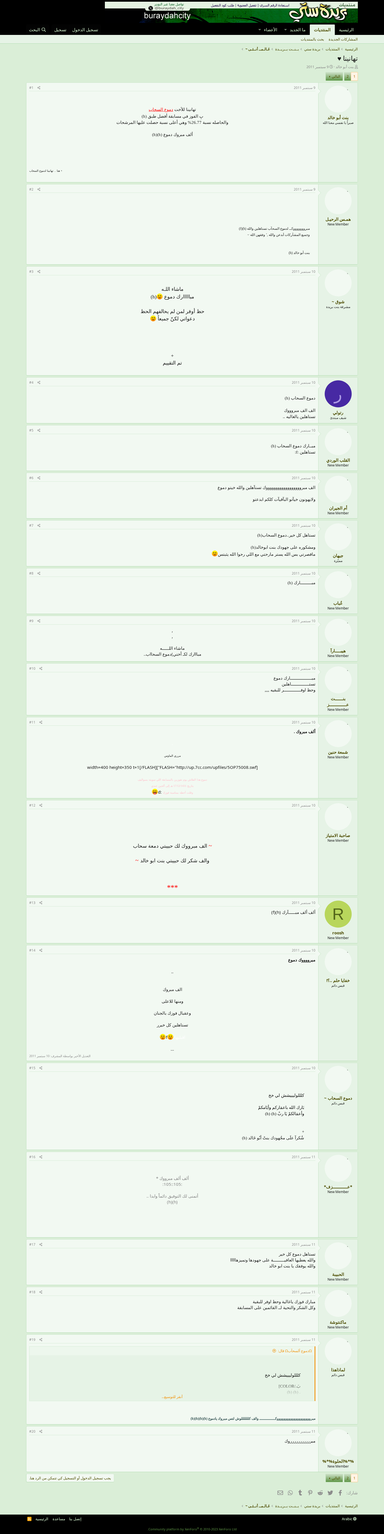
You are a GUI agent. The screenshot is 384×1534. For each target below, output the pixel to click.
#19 (32, 1339)
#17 (32, 1244)
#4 (31, 382)
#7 (31, 525)
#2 (31, 189)
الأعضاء (270, 29)
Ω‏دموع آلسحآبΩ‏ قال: (295, 1350)
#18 (32, 1292)
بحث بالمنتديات (312, 39)
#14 (32, 950)
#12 (32, 805)
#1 (31, 87)
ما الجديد (298, 29)
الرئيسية (346, 29)
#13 (32, 902)
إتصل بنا (75, 1518)
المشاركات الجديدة (343, 39)
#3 (31, 271)
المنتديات (322, 29)
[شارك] (38, 88)
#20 (32, 1431)
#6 (31, 477)
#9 (31, 620)
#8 (31, 573)
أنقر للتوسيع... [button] (172, 1396)
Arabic (347, 1518)
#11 (32, 722)
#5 (31, 430)
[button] (285, 29)
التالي (336, 76)
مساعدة (59, 1518)
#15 (32, 1068)
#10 (32, 668)
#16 (32, 1157)
